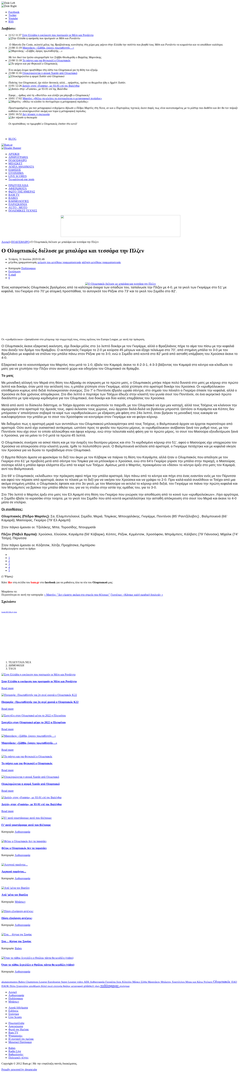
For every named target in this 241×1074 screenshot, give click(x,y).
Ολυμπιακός (222, 981)
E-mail (12, 274)
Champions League (37, 981)
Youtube (13, 18)
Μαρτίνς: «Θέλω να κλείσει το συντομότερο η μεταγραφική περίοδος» (62, 98)
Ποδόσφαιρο (28, 268)
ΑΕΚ (87, 981)
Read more (7, 688)
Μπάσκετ (20, 901)
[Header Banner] (11, 147)
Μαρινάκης (154, 981)
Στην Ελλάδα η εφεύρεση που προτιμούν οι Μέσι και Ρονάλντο (58, 35)
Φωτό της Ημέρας (18, 1029)
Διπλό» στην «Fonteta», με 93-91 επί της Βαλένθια (50, 85)
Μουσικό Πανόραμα (20, 1042)
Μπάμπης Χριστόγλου (173, 981)
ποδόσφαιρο (109, 986)
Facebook (13, 12)
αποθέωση (35, 986)
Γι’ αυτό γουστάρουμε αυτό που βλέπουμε (26, 824)
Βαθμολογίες (15, 1054)
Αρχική (5, 241)
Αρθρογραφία (22, 831)
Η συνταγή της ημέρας (21, 1038)
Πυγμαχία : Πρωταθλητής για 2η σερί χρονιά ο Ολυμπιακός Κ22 (40, 701)
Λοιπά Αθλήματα (18, 1007)
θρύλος (67, 986)
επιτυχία (58, 986)
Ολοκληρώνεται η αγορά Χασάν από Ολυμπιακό (49, 73)
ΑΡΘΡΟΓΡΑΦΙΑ (18, 157)
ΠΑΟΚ (5, 986)
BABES (13, 197)
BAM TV (14, 194)
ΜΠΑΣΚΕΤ (15, 163)
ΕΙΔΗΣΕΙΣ (14, 169)
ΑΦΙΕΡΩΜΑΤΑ (17, 188)
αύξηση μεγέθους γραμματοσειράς (101, 262)
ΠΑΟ (234, 981)
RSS (11, 21)
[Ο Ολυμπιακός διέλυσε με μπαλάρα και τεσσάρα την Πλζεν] (120, 283)
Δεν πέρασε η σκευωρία (36, 114)
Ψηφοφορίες (15, 1035)
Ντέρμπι (208, 981)
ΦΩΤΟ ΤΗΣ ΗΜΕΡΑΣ (21, 191)
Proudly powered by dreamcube (19, 1069)
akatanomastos (9, 981)
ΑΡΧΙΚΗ (13, 153)
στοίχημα (124, 986)
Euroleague (54, 981)
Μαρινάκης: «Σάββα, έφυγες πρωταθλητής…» (48, 47)
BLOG (12, 138)
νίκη (97, 986)
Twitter (12, 15)
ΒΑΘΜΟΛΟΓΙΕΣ (18, 201)
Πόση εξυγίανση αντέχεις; (16, 918)
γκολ (50, 986)
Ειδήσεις (13, 1010)
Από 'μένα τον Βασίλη (14, 894)
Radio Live (14, 1051)
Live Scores (15, 1017)
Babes (18, 948)
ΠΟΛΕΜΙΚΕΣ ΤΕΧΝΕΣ (22, 210)
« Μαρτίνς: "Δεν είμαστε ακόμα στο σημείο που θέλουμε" (77, 594)
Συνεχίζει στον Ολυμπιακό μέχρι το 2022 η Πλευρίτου (33, 722)
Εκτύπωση (14, 271)
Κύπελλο (127, 981)
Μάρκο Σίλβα (140, 981)
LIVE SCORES (17, 176)
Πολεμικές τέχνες (18, 1057)
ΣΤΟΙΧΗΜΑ (16, 172)
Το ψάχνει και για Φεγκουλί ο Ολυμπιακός (46, 60)
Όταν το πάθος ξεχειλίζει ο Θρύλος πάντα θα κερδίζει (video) (37, 964)
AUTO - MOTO (17, 207)
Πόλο (13, 986)
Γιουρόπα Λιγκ (113, 981)
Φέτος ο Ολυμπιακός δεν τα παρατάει (24, 848)
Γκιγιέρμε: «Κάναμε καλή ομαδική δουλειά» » (137, 594)
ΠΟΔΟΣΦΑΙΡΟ (17, 160)
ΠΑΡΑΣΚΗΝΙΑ (17, 204)
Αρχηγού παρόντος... (13, 871)
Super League (69, 981)
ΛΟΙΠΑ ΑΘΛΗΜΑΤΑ (21, 166)
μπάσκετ (89, 986)
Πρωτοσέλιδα (16, 1023)
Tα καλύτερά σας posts (21, 179)
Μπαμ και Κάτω (194, 981)
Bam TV (13, 1032)
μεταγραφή (77, 986)
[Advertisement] (27, 315)
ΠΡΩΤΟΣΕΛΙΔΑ (18, 185)
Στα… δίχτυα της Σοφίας (16, 941)
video (80, 981)
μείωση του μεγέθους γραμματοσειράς (59, 262)
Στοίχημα (13, 1013)
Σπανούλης (22, 986)
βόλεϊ (44, 986)
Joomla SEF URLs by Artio (9, 612)
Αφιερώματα (15, 1026)
